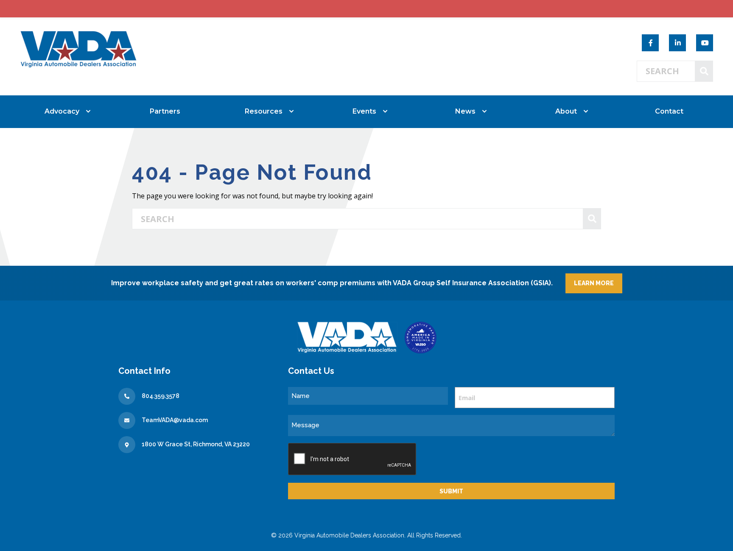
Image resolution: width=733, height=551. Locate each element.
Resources (264, 111)
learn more (594, 283)
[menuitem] (64, 111)
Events (364, 111)
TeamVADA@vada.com (175, 420)
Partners (165, 111)
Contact (669, 111)
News (465, 111)
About (566, 111)
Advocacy (62, 111)
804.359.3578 (160, 395)
